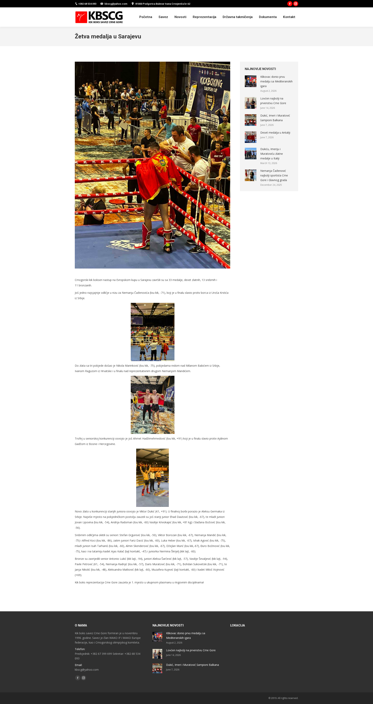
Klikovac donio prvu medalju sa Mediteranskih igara (276, 81)
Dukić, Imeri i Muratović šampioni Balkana (275, 118)
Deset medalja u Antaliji (275, 132)
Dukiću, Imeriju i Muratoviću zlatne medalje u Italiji (271, 153)
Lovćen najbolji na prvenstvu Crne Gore (273, 101)
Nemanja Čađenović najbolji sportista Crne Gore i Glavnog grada (274, 175)
